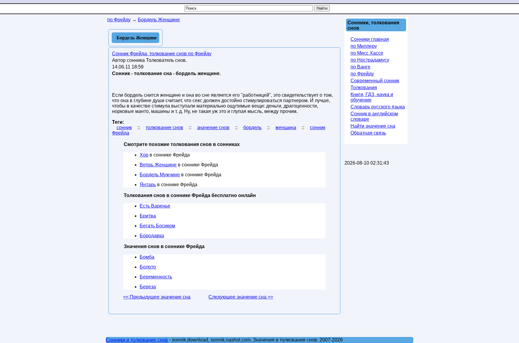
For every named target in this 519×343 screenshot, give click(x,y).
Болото (148, 266)
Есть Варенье (155, 205)
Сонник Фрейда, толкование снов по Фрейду (161, 53)
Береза (148, 286)
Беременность (156, 276)
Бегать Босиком (157, 225)
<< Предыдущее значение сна (156, 296)
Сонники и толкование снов (137, 339)
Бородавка (152, 235)
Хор (144, 154)
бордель (252, 127)
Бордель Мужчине (160, 174)
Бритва (148, 215)
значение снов (213, 127)
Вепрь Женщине (158, 164)
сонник (124, 127)
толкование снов (164, 127)
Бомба (147, 257)
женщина (285, 127)
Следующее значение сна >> (240, 296)
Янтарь (148, 184)
